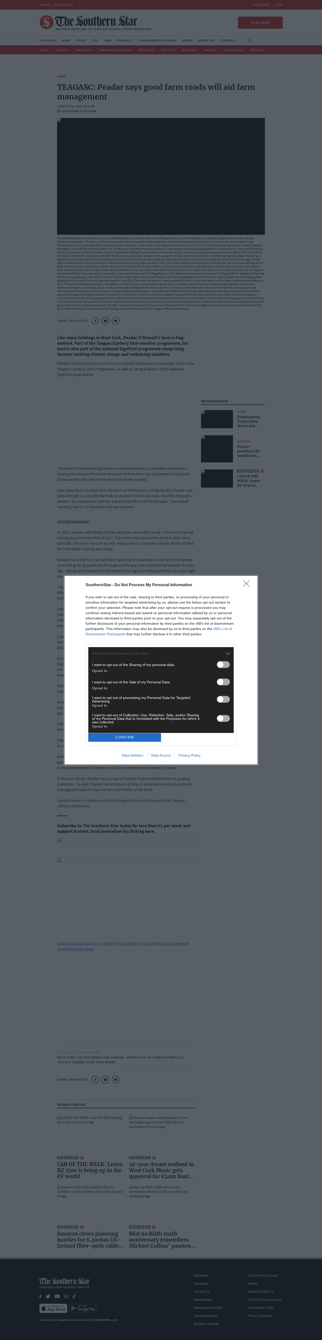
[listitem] (161, 653)
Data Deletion (132, 755)
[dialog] (161, 670)
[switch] (223, 664)
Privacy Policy (189, 755)
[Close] (248, 585)
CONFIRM (124, 737)
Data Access (161, 755)
